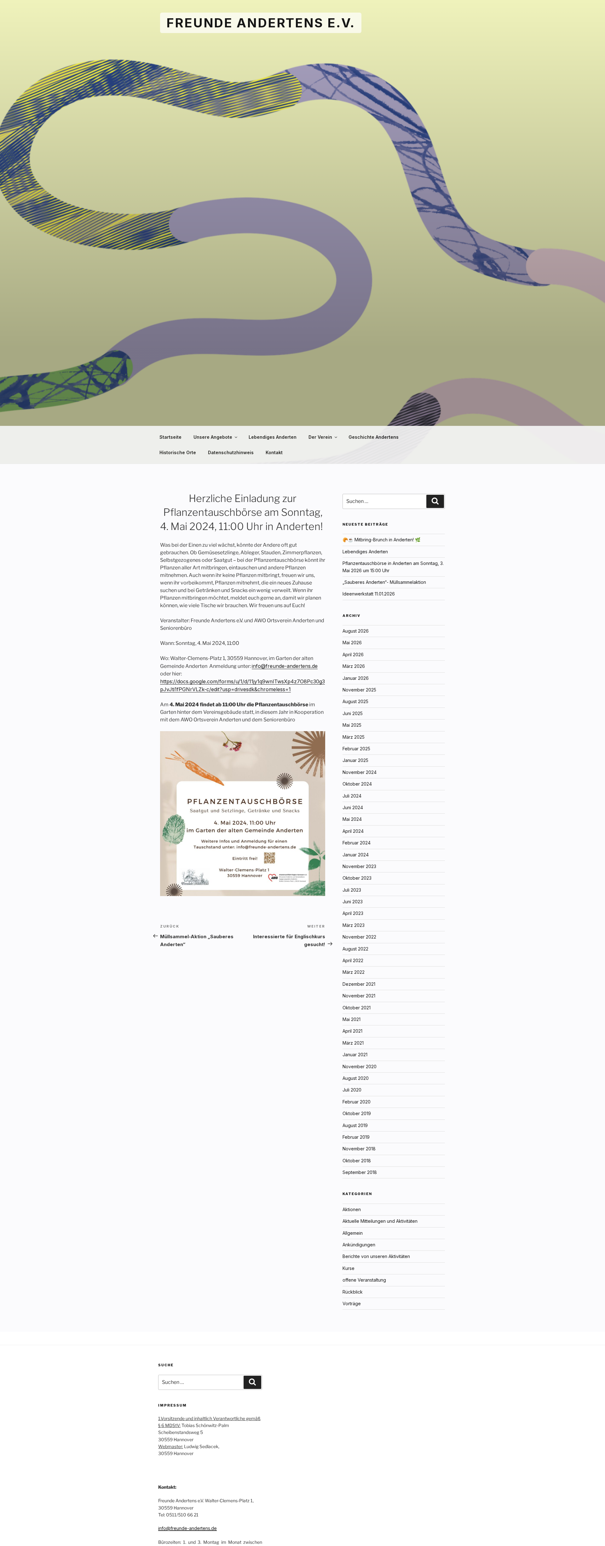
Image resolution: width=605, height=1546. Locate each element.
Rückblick (353, 1292)
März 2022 (354, 972)
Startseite (170, 437)
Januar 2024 (356, 854)
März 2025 (354, 737)
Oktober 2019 (357, 1113)
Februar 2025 (356, 748)
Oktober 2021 (357, 1007)
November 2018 (359, 1148)
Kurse (348, 1268)
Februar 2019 (356, 1137)
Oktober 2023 (357, 878)
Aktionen (352, 1209)
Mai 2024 (352, 819)
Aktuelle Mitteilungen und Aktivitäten (380, 1221)
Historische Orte (177, 452)
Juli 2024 (352, 795)
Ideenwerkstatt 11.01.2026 (369, 593)
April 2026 (353, 654)
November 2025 (359, 689)
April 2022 (353, 960)
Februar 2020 (357, 1101)
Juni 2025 (353, 713)
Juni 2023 (353, 901)
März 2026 (354, 666)
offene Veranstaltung (364, 1280)
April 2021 (352, 1031)
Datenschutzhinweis (231, 452)
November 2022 (359, 936)
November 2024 (360, 772)
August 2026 (356, 631)
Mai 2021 (351, 1019)
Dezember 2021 (359, 984)
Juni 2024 (353, 807)
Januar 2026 (356, 678)
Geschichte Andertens (374, 437)
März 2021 (353, 1043)
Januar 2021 (355, 1054)
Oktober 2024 (357, 784)
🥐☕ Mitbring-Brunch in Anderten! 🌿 (381, 539)
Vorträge (352, 1303)
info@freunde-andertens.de (285, 666)
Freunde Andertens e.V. (260, 23)
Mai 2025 (352, 725)
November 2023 (359, 866)
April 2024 (353, 831)
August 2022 (355, 948)
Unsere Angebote (212, 437)
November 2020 (360, 1066)
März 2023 (354, 925)
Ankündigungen (359, 1244)
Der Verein (320, 437)
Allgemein (353, 1233)
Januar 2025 (355, 760)
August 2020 (356, 1078)
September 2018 (360, 1172)
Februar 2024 (357, 842)
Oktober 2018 (357, 1160)
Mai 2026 (352, 642)
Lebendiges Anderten (273, 437)
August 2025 (355, 701)
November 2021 (359, 995)
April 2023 (353, 913)
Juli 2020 (352, 1089)
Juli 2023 (352, 890)
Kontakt (274, 452)
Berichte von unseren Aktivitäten (376, 1256)
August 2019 (355, 1125)
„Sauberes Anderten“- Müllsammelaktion (384, 582)
